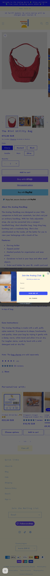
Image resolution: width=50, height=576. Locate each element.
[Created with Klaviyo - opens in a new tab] (25, 303)
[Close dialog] (48, 273)
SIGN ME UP (33, 293)
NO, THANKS (33, 298)
